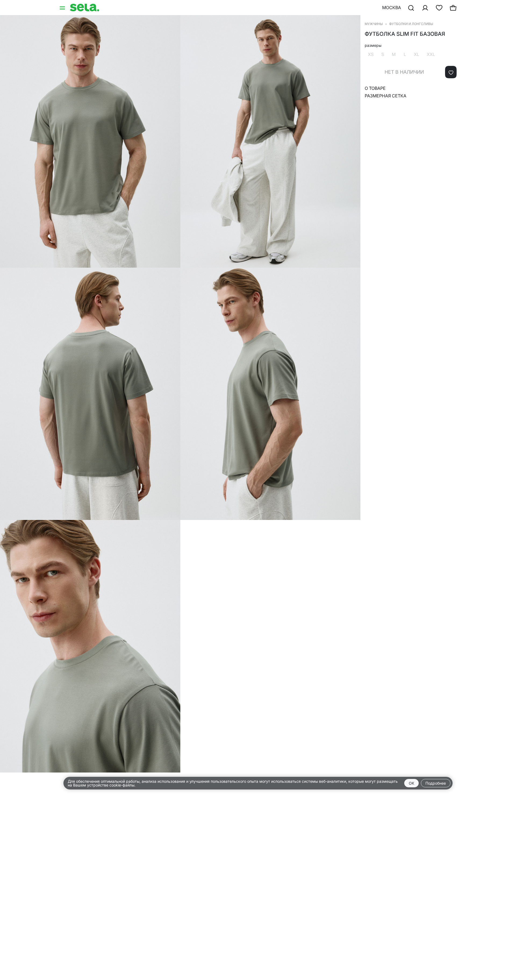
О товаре (375, 88)
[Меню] (63, 7)
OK (411, 783)
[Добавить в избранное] (451, 72)
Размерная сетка (385, 95)
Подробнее (435, 783)
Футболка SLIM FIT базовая (405, 34)
